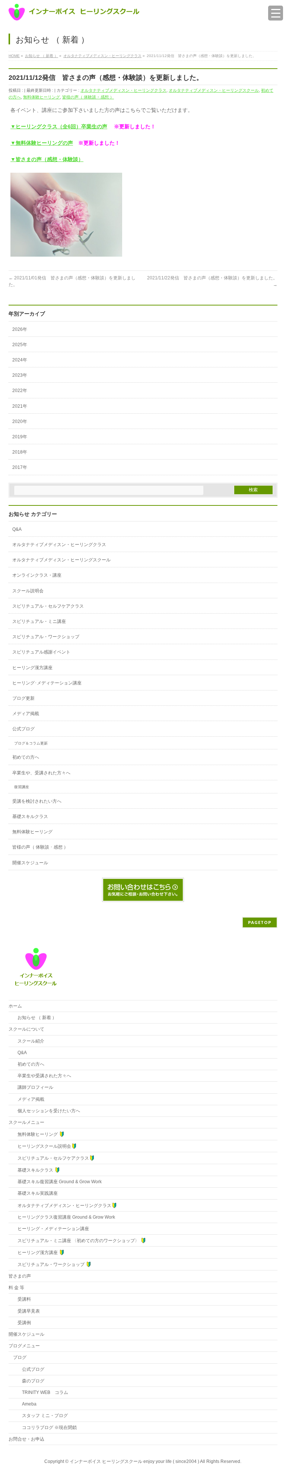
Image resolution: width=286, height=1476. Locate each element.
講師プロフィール (33, 1087)
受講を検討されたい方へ (36, 801)
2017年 (19, 467)
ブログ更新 (23, 698)
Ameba (24, 1404)
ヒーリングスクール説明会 (42, 1146)
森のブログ (28, 1380)
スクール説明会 (28, 590)
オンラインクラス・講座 (36, 575)
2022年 (19, 390)
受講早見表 (26, 1311)
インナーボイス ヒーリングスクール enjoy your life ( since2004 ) (135, 1461)
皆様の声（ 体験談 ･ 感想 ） (88, 97)
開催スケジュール (30, 862)
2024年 (19, 360)
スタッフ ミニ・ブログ (40, 1415)
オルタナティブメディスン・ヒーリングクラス (123, 90)
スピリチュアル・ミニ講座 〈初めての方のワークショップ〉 (76, 1240)
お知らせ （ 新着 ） (35, 1017)
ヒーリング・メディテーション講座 (51, 1228)
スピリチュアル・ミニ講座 (39, 621)
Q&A (17, 529)
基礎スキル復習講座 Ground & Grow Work (57, 1181)
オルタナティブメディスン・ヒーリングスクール (214, 90)
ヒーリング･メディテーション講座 (47, 683)
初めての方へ (25, 757)
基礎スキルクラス (30, 816)
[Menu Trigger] (275, 13)
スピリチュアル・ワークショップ (45, 636)
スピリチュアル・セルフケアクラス (48, 606)
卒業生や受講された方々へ (42, 1075)
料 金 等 (16, 1287)
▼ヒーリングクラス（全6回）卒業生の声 (58, 126)
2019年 (19, 436)
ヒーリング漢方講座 (32, 667)
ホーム (15, 1006)
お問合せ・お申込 (26, 1439)
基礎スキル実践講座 (35, 1193)
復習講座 (21, 787)
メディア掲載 (25, 713)
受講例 (22, 1322)
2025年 (19, 344)
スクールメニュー (26, 1122)
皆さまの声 (20, 1276)
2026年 (19, 329)
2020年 (19, 421)
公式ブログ (23, 728)
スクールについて (26, 1029)
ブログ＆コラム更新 (31, 743)
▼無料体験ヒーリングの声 (41, 143)
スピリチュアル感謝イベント (41, 652)
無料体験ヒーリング (41, 97)
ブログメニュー (24, 1345)
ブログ (19, 1357)
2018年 (19, 452)
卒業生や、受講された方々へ (41, 772)
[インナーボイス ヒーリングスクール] (74, 12)
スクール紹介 (28, 1041)
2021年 (19, 406)
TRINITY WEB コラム (40, 1392)
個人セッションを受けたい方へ (46, 1110)
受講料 (22, 1299)
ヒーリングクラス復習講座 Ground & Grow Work (64, 1217)
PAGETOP (259, 922)
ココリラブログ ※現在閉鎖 (45, 1427)
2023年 (19, 375)
